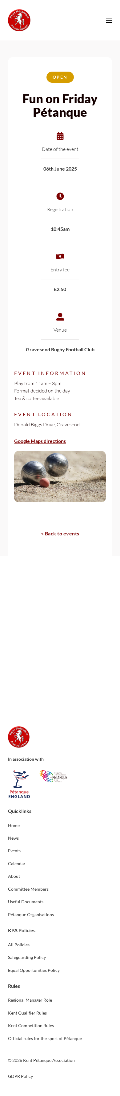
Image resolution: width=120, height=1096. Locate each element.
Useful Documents (25, 901)
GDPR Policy (20, 1076)
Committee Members (28, 889)
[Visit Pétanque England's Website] (19, 784)
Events (14, 850)
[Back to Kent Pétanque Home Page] (19, 20)
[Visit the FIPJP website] (53, 776)
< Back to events (60, 533)
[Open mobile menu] (109, 20)
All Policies (19, 944)
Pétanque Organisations (31, 914)
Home (14, 825)
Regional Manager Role (30, 1000)
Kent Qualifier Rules (27, 1012)
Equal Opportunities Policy (34, 970)
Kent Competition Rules (31, 1025)
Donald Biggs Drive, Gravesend (47, 424)
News (13, 838)
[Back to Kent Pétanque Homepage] (19, 737)
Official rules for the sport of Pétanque (45, 1038)
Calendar (17, 863)
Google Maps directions (40, 441)
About (14, 876)
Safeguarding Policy (27, 957)
